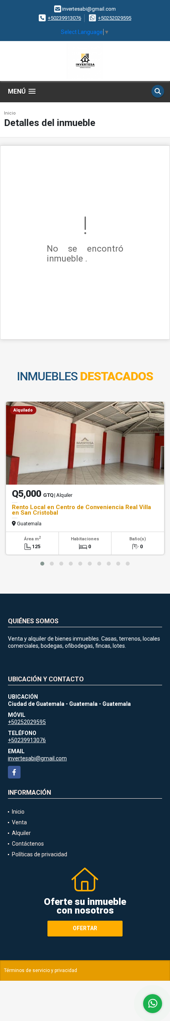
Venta (19, 822)
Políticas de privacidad (39, 854)
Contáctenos (28, 843)
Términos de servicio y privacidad (40, 970)
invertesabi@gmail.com (37, 758)
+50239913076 (64, 18)
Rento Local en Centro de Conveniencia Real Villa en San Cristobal (81, 510)
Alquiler (21, 833)
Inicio (10, 113)
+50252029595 (114, 18)
